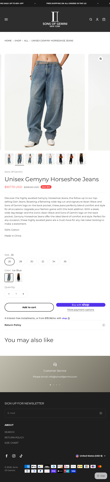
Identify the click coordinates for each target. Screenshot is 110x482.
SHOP (18, 40)
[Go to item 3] (29, 159)
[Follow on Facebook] (6, 456)
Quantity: (10, 287)
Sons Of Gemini (13, 171)
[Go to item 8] (81, 159)
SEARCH (9, 432)
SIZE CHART (12, 442)
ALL (26, 40)
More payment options (80, 309)
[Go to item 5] (50, 159)
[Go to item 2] (19, 159)
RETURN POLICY (14, 437)
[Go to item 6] (60, 159)
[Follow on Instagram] (14, 456)
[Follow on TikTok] (21, 456)
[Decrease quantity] (9, 293)
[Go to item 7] (71, 159)
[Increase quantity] (23, 293)
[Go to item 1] (9, 159)
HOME (8, 40)
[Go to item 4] (40, 159)
